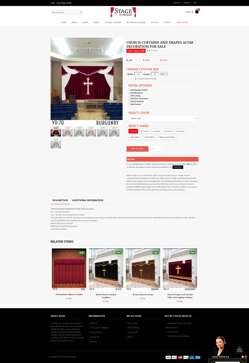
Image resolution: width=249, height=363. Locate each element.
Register (187, 3)
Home (63, 22)
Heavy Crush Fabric (167, 137)
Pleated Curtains (113, 22)
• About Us (93, 323)
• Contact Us (94, 337)
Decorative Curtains (136, 22)
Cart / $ (189, 12)
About (74, 22)
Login (195, 3)
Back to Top (239, 348)
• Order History (132, 328)
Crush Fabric (149, 137)
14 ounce (156, 131)
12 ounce (144, 131)
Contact (167, 22)
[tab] (60, 200)
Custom (154, 22)
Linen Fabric (135, 137)
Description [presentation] (60, 200)
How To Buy (182, 22)
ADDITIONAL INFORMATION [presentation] (87, 200)
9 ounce (133, 131)
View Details (69, 263)
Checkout (176, 3)
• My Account (131, 323)
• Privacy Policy (95, 332)
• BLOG (129, 337)
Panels (97, 22)
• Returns (92, 342)
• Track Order (132, 332)
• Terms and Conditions (99, 328)
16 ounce (168, 131)
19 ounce (180, 131)
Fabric (85, 22)
